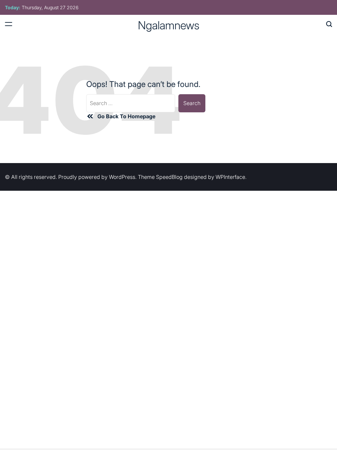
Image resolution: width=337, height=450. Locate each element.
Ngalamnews (168, 25)
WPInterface (230, 177)
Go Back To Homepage (126, 116)
